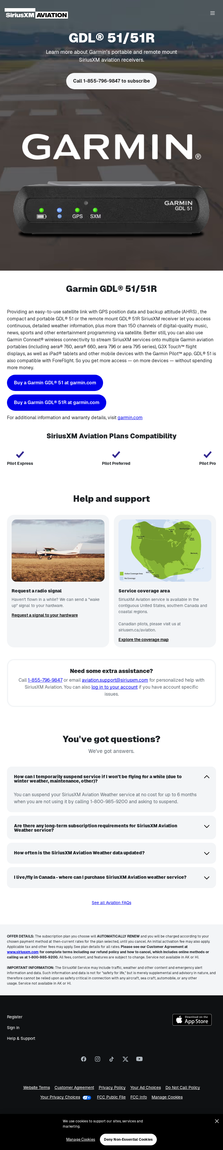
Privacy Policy (112, 1087)
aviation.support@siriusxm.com (115, 680)
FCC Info (138, 1097)
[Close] (217, 1121)
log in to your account (114, 687)
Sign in (13, 1027)
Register (14, 1016)
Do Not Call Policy (183, 1087)
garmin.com (130, 418)
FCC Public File (111, 1097)
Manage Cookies (167, 1097)
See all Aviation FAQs (111, 902)
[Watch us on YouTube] (139, 1061)
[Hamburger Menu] (212, 13)
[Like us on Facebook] (83, 1061)
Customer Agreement (74, 1087)
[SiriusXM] (36, 13)
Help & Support (21, 1038)
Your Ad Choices (145, 1087)
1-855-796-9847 (45, 680)
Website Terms (36, 1087)
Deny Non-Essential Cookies (128, 1139)
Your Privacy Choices (60, 1096)
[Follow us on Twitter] (125, 1061)
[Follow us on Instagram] (97, 1061)
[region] (111, 1132)
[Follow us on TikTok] (111, 1061)
